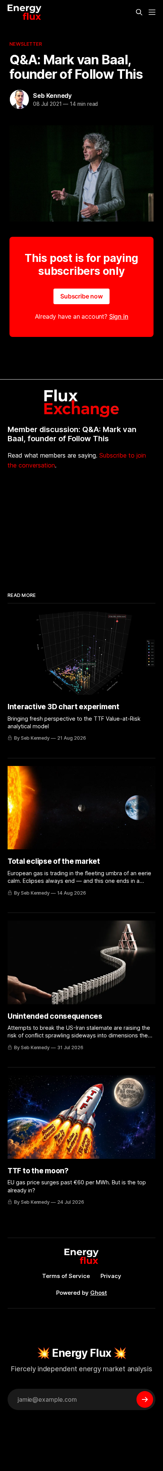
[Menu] (152, 12)
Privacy (110, 1276)
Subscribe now (81, 296)
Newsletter (25, 44)
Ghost (98, 1292)
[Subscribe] (144, 1399)
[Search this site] (139, 12)
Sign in (119, 316)
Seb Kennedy (52, 95)
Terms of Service (66, 1276)
